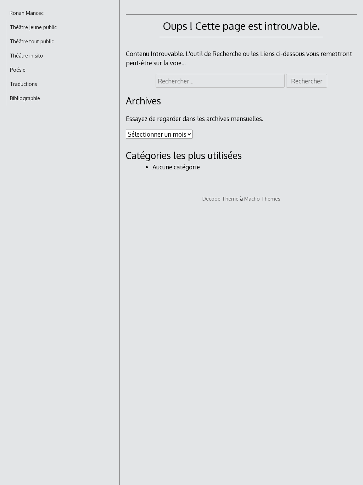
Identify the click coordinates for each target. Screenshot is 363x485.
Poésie (18, 70)
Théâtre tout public (32, 41)
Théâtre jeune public (33, 27)
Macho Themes (262, 198)
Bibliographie (25, 98)
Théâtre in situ (26, 56)
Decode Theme (220, 198)
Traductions (23, 84)
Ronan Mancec (27, 13)
